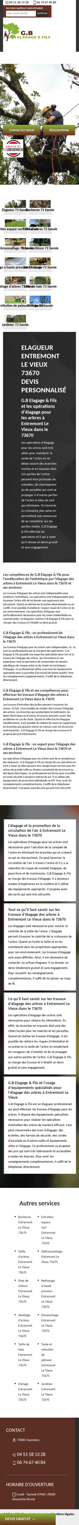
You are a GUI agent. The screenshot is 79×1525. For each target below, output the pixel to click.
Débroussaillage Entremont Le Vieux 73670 (51, 1257)
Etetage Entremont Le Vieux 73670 (25, 1392)
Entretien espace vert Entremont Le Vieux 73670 (48, 1230)
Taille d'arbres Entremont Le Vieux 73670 (25, 1262)
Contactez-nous (21, 130)
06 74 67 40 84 (46, 2)
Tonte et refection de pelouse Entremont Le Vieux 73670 (48, 1360)
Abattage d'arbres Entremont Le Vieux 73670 (25, 1326)
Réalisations (59, 130)
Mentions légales (62, 1514)
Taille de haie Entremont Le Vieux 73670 (25, 1355)
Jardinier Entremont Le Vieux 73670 (48, 1392)
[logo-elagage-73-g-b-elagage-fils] (26, 32)
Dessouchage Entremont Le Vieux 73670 (50, 1323)
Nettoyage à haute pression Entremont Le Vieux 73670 (48, 1294)
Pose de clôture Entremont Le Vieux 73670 (25, 1291)
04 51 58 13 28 (19, 2)
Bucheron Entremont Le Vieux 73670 (25, 1225)
